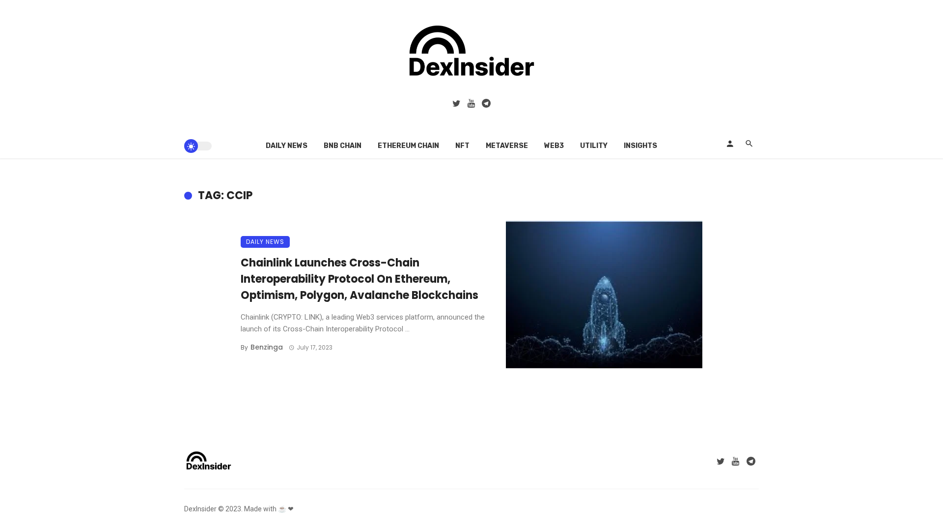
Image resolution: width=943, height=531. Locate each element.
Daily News (286, 146)
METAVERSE (507, 146)
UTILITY (594, 146)
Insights (640, 146)
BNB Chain (342, 146)
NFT (462, 146)
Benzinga (266, 347)
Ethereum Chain (408, 146)
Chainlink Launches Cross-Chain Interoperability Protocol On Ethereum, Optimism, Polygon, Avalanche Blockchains (359, 279)
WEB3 (554, 146)
